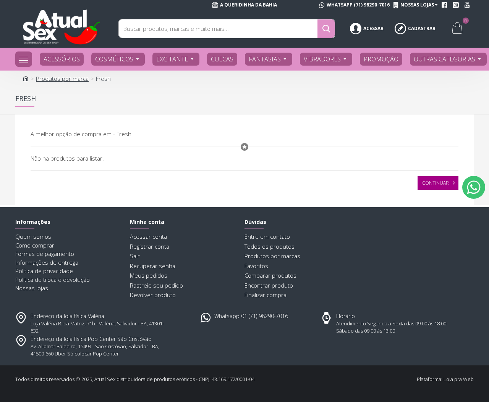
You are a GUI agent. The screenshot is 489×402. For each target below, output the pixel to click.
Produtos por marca (62, 78)
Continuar (435, 183)
